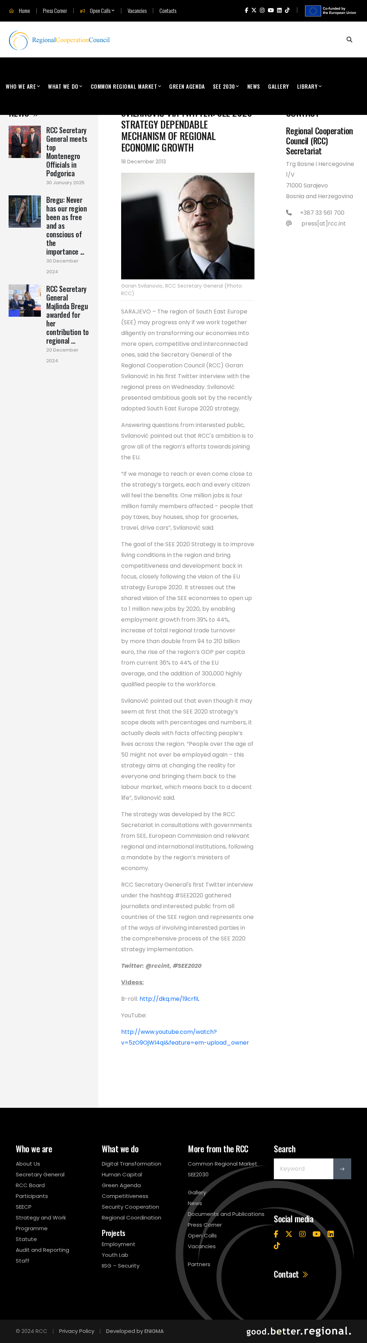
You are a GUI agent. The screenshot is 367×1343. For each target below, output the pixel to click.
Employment (118, 1244)
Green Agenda (187, 86)
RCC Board (30, 1185)
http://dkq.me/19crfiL (169, 999)
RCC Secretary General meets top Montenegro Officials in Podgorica (66, 151)
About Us (28, 1163)
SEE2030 (198, 1174)
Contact (287, 1274)
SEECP (24, 1206)
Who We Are (21, 86)
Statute (26, 1239)
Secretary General (40, 1174)
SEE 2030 (224, 86)
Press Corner (55, 10)
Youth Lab (115, 1255)
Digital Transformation (131, 1163)
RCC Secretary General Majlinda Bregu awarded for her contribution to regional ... (67, 314)
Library (307, 86)
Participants (32, 1196)
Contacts (167, 10)
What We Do (63, 86)
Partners (199, 1264)
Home (24, 11)
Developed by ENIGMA (135, 1331)
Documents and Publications (226, 1214)
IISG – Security (120, 1265)
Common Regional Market (124, 86)
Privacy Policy (76, 1331)
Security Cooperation (130, 1206)
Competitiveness (125, 1196)
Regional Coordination (131, 1217)
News (253, 86)
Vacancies (137, 10)
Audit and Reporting (42, 1250)
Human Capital (122, 1174)
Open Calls (99, 11)
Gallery (278, 86)
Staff (22, 1260)
